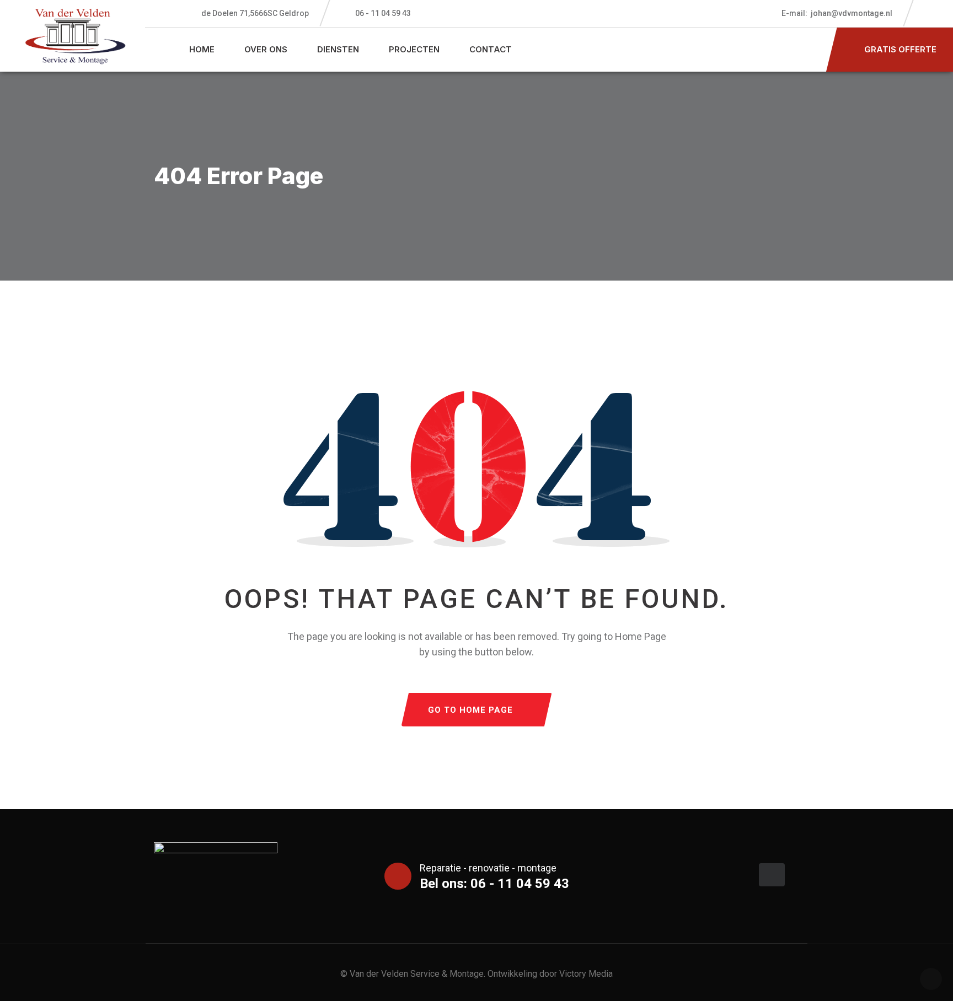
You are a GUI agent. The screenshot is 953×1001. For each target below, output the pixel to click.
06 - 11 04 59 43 (383, 13)
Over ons (265, 49)
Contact (490, 49)
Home (202, 49)
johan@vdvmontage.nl (836, 13)
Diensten (338, 49)
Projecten (414, 49)
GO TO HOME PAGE (470, 710)
